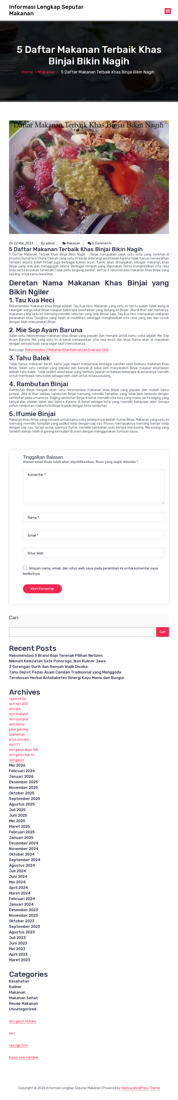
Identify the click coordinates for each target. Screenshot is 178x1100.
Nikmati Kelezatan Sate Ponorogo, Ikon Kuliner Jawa (57, 661)
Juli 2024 (17, 871)
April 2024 (18, 887)
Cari (13, 617)
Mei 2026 (17, 765)
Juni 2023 (18, 943)
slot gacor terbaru (22, 1021)
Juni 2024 (18, 876)
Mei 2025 (17, 821)
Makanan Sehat (23, 998)
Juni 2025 (18, 815)
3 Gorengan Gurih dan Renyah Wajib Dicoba (48, 666)
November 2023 (23, 915)
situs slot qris (19, 740)
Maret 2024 (19, 893)
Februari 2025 (22, 832)
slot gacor (16, 760)
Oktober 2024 (22, 854)
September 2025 (24, 799)
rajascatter (17, 699)
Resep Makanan (23, 1003)
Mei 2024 (17, 882)
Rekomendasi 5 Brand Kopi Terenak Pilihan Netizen (56, 655)
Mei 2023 (17, 949)
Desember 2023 (23, 910)
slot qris (15, 709)
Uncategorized (22, 1009)
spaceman (17, 734)
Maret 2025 (19, 826)
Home (27, 72)
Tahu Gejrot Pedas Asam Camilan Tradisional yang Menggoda (65, 672)
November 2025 (23, 787)
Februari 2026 (22, 771)
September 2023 (24, 926)
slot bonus (17, 724)
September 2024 (24, 860)
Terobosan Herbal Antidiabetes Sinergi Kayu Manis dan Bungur (66, 678)
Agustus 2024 (22, 865)
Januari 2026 (21, 776)
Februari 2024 (22, 899)
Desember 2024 (23, 843)
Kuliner (15, 987)
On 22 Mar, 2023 (21, 243)
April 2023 (18, 954)
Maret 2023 (19, 960)
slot (12, 1033)
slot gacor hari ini (21, 755)
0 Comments (101, 243)
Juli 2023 (17, 938)
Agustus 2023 (22, 932)
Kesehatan (19, 981)
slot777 (14, 745)
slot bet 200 (18, 704)
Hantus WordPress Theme (140, 1088)
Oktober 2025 (21, 793)
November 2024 (23, 849)
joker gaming (18, 729)
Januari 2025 (21, 837)
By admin (48, 243)
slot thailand (18, 714)
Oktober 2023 (21, 921)
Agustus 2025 (22, 804)
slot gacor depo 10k (23, 750)
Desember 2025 (23, 782)
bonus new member (23, 1057)
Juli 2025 (17, 810)
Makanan (46, 72)
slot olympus (18, 719)
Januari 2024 (21, 904)
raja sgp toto (18, 1045)
